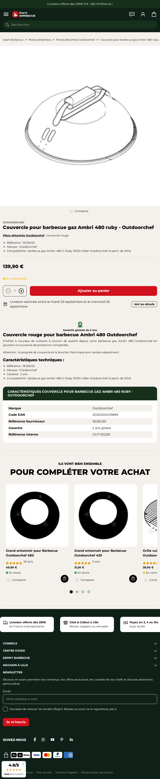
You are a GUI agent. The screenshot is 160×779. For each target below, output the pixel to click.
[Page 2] (77, 591)
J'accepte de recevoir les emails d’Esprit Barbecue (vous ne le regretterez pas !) (63, 709)
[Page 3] (82, 591)
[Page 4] (88, 591)
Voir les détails (144, 304)
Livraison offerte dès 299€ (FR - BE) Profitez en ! (80, 4)
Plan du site (44, 772)
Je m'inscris (16, 722)
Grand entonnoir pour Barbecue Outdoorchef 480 (32, 553)
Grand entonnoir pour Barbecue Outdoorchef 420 (100, 553)
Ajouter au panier (93, 291)
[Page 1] (71, 591)
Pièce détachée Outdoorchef (23, 235)
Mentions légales (66, 772)
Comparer (82, 211)
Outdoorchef (13, 222)
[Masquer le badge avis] (23, 764)
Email (7, 691)
